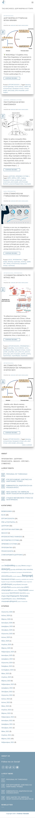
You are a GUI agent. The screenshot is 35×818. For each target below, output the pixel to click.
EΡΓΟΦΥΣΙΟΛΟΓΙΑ (8, 15)
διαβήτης (23, 178)
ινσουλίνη (13, 581)
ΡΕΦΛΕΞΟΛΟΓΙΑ (7, 551)
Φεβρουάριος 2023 (7, 684)
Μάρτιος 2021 (6, 738)
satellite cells (27, 86)
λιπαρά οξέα (29, 581)
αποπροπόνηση (7, 88)
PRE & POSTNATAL (8, 522)
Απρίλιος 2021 (6, 735)
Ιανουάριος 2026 (6, 623)
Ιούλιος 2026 (5, 615)
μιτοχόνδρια (11, 352)
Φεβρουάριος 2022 (7, 717)
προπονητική (5, 593)
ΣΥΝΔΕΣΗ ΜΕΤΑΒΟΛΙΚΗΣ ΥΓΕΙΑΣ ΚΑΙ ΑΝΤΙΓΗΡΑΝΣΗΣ (19, 499)
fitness (23, 565)
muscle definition (19, 348)
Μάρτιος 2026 (6, 619)
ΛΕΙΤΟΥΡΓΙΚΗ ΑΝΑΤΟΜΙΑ (10, 529)
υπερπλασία (24, 355)
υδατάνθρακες (21, 599)
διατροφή (27, 575)
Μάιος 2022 (5, 706)
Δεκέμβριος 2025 (7, 626)
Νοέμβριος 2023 (6, 666)
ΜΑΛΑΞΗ (4, 533)
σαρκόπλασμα (7, 355)
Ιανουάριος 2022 (6, 720)
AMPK (9, 178)
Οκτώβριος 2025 (6, 630)
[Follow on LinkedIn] (17, 767)
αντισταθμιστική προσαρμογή (15, 572)
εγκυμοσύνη (18, 579)
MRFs (19, 178)
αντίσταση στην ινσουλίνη (24, 569)
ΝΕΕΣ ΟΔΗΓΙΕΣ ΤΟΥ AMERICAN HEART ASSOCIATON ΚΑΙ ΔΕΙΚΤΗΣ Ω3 (19, 492)
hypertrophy (17, 261)
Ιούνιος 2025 (5, 637)
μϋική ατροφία (14, 182)
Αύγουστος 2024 (7, 662)
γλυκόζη (14, 576)
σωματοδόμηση (16, 355)
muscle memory (18, 86)
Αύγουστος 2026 (7, 612)
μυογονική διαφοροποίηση (16, 184)
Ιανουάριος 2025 (6, 655)
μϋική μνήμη (11, 90)
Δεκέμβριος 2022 (7, 688)
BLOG (5, 191)
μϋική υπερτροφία (20, 90)
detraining (28, 84)
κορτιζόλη (19, 581)
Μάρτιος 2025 (6, 648)
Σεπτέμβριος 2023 (7, 670)
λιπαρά (24, 581)
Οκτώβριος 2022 (6, 691)
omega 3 (28, 565)
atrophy (5, 261)
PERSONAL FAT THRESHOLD (16, 474)
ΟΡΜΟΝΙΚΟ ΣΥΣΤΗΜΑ (16, 99)
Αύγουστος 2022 (7, 695)
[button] (32, 2)
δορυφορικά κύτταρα (18, 88)
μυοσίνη (28, 353)
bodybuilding (10, 348)
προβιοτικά (31, 590)
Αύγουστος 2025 (7, 633)
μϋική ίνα (27, 352)
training (8, 263)
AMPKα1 (14, 178)
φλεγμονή (13, 601)
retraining (23, 261)
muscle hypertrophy (8, 86)
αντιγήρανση (5, 572)
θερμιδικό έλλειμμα (5, 581)
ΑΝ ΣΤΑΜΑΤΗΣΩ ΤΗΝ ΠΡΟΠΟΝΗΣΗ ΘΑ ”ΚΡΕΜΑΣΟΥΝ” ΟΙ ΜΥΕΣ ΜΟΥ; (17, 367)
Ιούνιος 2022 (5, 702)
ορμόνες (16, 590)
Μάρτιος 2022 (6, 713)
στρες (3, 596)
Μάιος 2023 (5, 673)
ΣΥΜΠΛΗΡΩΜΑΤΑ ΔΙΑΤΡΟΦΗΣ (12, 555)
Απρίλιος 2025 (6, 644)
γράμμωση (19, 576)
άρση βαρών (6, 350)
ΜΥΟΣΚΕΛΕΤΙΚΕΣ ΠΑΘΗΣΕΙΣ (11, 536)
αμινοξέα (13, 569)
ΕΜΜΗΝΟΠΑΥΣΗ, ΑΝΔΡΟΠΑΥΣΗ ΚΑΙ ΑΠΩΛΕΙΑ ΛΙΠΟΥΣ (19, 486)
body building (18, 565)
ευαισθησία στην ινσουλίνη (27, 579)
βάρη (12, 350)
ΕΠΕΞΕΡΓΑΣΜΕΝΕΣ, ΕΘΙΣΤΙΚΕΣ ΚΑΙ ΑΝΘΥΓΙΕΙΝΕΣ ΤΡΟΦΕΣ (19, 480)
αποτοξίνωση (6, 576)
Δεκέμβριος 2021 (7, 724)
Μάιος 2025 (5, 641)
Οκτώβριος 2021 (6, 728)
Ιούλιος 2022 (5, 699)
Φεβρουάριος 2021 (7, 742)
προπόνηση (11, 265)
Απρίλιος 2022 (6, 710)
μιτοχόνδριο (13, 587)
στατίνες (28, 593)
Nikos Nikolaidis (23, 25)
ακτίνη (26, 348)
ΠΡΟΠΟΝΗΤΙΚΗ (11, 191)
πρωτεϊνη (23, 593)
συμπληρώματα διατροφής (17, 596)
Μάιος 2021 (5, 731)
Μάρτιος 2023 (6, 681)
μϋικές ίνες (21, 352)
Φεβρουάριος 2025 (7, 652)
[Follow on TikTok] (10, 767)
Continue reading (12, 78)
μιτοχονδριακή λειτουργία (20, 584)
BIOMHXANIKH (6, 511)
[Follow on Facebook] (3, 767)
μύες (16, 352)
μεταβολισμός (18, 180)
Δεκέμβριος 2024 (7, 659)
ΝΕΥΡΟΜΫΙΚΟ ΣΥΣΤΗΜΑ (10, 540)
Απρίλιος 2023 (6, 677)
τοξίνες (14, 599)
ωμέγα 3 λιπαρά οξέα (22, 601)
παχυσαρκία (27, 184)
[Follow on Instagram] (6, 767)
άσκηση (5, 569)
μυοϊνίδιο (23, 353)
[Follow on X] (13, 767)
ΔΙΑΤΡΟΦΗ (6, 99)
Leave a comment (27, 445)
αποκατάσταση (27, 572)
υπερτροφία (5, 601)
